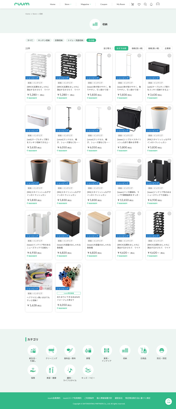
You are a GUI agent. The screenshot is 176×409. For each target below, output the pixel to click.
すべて (30, 40)
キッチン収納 (44, 40)
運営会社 (119, 398)
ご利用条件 (89, 398)
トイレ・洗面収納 (75, 40)
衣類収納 (59, 40)
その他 (91, 40)
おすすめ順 (121, 48)
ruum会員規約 (54, 398)
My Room (121, 4)
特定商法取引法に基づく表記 (137, 398)
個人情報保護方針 (104, 398)
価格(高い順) (153, 48)
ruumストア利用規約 (72, 398)
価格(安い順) (137, 48)
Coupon (103, 4)
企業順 (167, 48)
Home (52, 4)
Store (35, 14)
